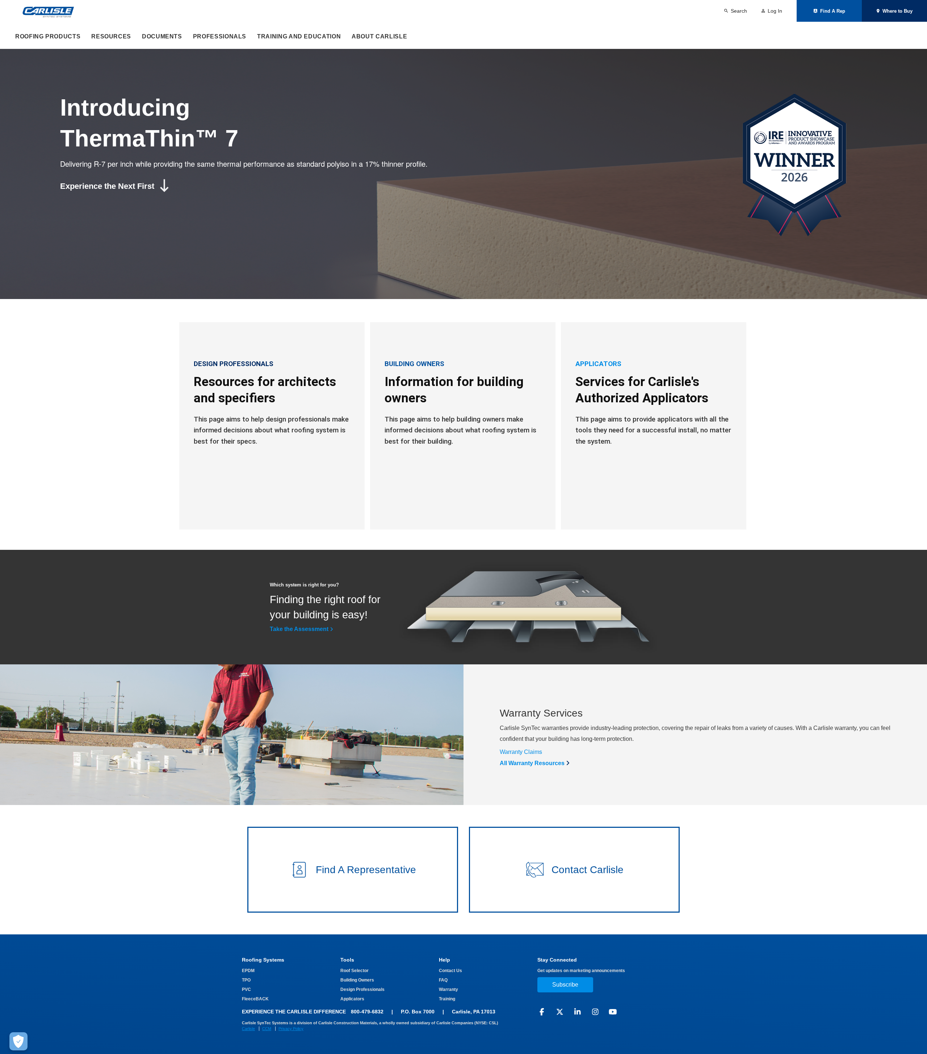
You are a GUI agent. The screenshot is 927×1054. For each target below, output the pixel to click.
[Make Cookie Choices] (18, 1041)
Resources (111, 36)
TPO (246, 980)
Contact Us (450, 970)
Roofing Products (47, 36)
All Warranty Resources (532, 763)
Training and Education (299, 36)
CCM (266, 1028)
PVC (246, 989)
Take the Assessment (299, 629)
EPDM (248, 970)
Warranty (448, 989)
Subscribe (565, 985)
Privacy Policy (290, 1028)
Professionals (219, 36)
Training (447, 998)
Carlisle (248, 1028)
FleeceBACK (255, 998)
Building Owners (357, 980)
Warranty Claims (521, 752)
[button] (352, 870)
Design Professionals (362, 989)
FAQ (443, 980)
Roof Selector (354, 970)
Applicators (352, 998)
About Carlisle (379, 36)
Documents (162, 36)
